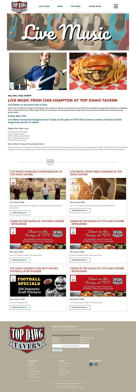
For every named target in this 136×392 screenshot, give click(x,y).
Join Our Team (64, 363)
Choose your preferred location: (66, 335)
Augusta (31, 363)
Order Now (63, 366)
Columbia (31, 369)
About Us (62, 374)
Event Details (19, 213)
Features (75, 6)
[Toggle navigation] (115, 6)
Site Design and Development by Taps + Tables (68, 387)
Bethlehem (32, 366)
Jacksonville (32, 374)
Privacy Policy (65, 385)
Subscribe (57, 350)
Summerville (33, 377)
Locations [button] (44, 6)
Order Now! (95, 6)
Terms (73, 385)
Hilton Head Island (35, 372)
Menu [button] (60, 6)
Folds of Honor (64, 372)
